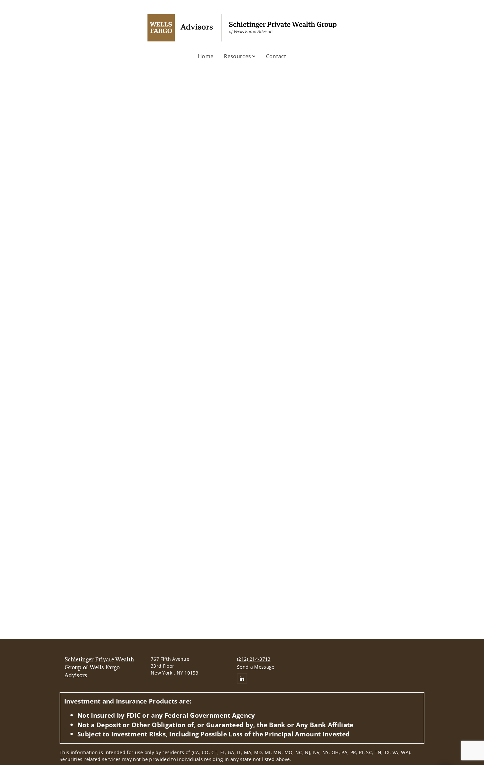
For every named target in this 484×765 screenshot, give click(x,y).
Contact (276, 56)
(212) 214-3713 (253, 659)
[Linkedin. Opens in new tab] (242, 678)
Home (205, 56)
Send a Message (255, 667)
